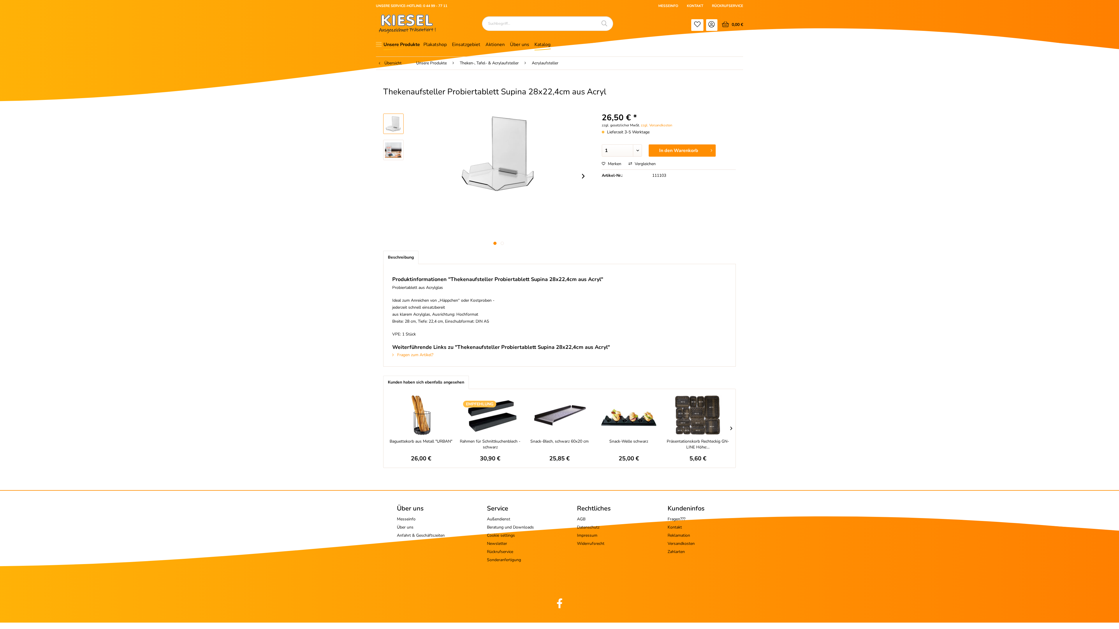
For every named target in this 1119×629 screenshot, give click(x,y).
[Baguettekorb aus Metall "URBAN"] (421, 415)
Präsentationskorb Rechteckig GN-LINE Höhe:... (698, 444)
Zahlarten (676, 551)
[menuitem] (697, 25)
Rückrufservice (500, 551)
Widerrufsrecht (590, 543)
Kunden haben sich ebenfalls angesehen (426, 382)
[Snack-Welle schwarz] (629, 415)
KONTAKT (695, 5)
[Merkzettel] (697, 25)
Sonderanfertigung (504, 560)
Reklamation (679, 535)
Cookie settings (501, 535)
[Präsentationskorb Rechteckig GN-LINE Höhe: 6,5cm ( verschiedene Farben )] (698, 415)
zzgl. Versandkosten (656, 125)
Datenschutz (588, 527)
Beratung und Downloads (510, 527)
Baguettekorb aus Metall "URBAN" (421, 441)
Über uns (405, 527)
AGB (581, 519)
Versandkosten (681, 543)
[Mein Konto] (711, 25)
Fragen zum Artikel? (414, 355)
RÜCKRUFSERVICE (727, 5)
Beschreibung (401, 257)
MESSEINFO (668, 5)
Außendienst (498, 519)
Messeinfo (406, 519)
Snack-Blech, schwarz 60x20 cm (559, 441)
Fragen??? (676, 519)
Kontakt (675, 527)
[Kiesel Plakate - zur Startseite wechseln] (407, 23)
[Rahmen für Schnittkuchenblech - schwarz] (490, 415)
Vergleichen (645, 164)
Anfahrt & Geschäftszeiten (421, 535)
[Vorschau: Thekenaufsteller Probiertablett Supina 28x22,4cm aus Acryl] (393, 124)
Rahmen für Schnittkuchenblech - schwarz (490, 444)
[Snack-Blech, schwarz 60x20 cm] (559, 415)
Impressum (587, 535)
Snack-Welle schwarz (628, 441)
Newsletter (497, 543)
